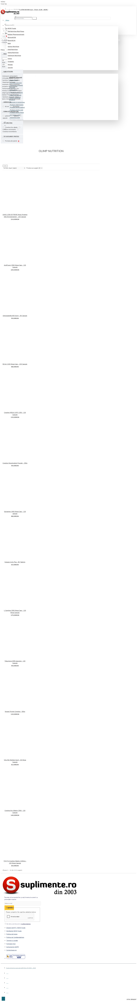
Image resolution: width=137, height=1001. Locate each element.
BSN (9, 43)
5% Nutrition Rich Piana (16, 31)
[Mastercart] (7, 978)
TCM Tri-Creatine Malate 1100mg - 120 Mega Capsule (15, 862)
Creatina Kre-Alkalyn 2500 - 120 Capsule (15, 812)
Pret (5, 54)
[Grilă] (4, 166)
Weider (10, 65)
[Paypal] (7, 982)
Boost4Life (11, 40)
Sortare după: (8, 168)
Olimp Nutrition (13, 53)
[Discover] (7, 992)
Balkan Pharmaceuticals (16, 34)
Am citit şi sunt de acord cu (18, 924)
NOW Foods (12, 28)
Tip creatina (7, 123)
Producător (5, 40)
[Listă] (6, 166)
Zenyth (10, 68)
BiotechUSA (12, 37)
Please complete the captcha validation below (21, 912)
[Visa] (7, 973)
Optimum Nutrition (14, 56)
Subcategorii (8, 71)
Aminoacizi (7, 102)
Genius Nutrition (13, 47)
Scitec (10, 59)
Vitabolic (11, 62)
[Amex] (7, 987)
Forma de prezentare (11, 111)
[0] (4, 35)
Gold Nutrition (13, 49)
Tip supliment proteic (11, 136)
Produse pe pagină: (32, 168)
